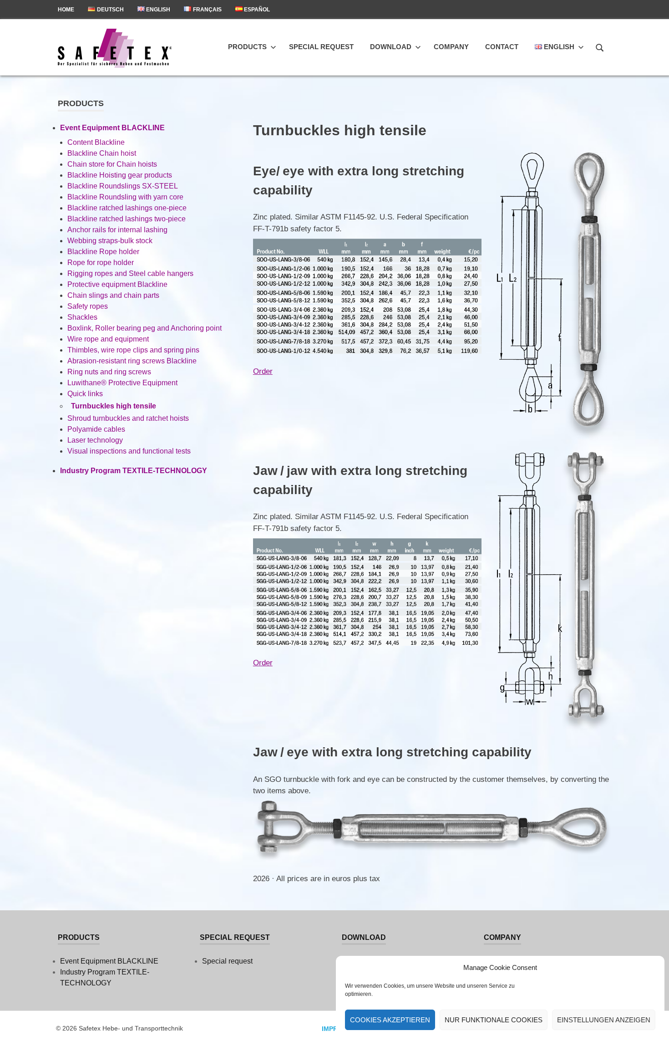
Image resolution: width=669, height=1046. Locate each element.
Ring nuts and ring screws (109, 372)
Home (66, 9)
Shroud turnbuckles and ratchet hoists (128, 418)
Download (390, 47)
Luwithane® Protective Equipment (122, 383)
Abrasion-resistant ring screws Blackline (132, 361)
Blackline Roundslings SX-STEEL (122, 186)
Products (247, 47)
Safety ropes (87, 306)
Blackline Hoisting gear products (119, 175)
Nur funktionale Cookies (493, 1020)
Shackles (82, 317)
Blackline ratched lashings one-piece (127, 208)
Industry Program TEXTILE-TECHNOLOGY (133, 471)
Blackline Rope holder (103, 251)
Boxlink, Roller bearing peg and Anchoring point (144, 328)
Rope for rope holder (100, 262)
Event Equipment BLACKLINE (112, 128)
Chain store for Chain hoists (112, 164)
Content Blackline (96, 142)
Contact (501, 47)
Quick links (85, 394)
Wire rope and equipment (108, 339)
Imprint (335, 1028)
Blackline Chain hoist (101, 153)
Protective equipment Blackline (117, 284)
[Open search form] (599, 46)
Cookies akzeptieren (390, 1020)
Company (451, 47)
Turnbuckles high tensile (113, 406)
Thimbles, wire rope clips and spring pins (133, 350)
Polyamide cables (96, 429)
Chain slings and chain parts (113, 295)
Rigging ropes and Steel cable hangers (130, 273)
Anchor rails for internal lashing (117, 230)
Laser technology (95, 440)
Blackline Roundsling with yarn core (125, 197)
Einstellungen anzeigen (603, 1020)
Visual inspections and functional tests (129, 451)
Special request (321, 47)
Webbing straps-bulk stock (109, 241)
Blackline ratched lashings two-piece (126, 219)
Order (263, 371)
